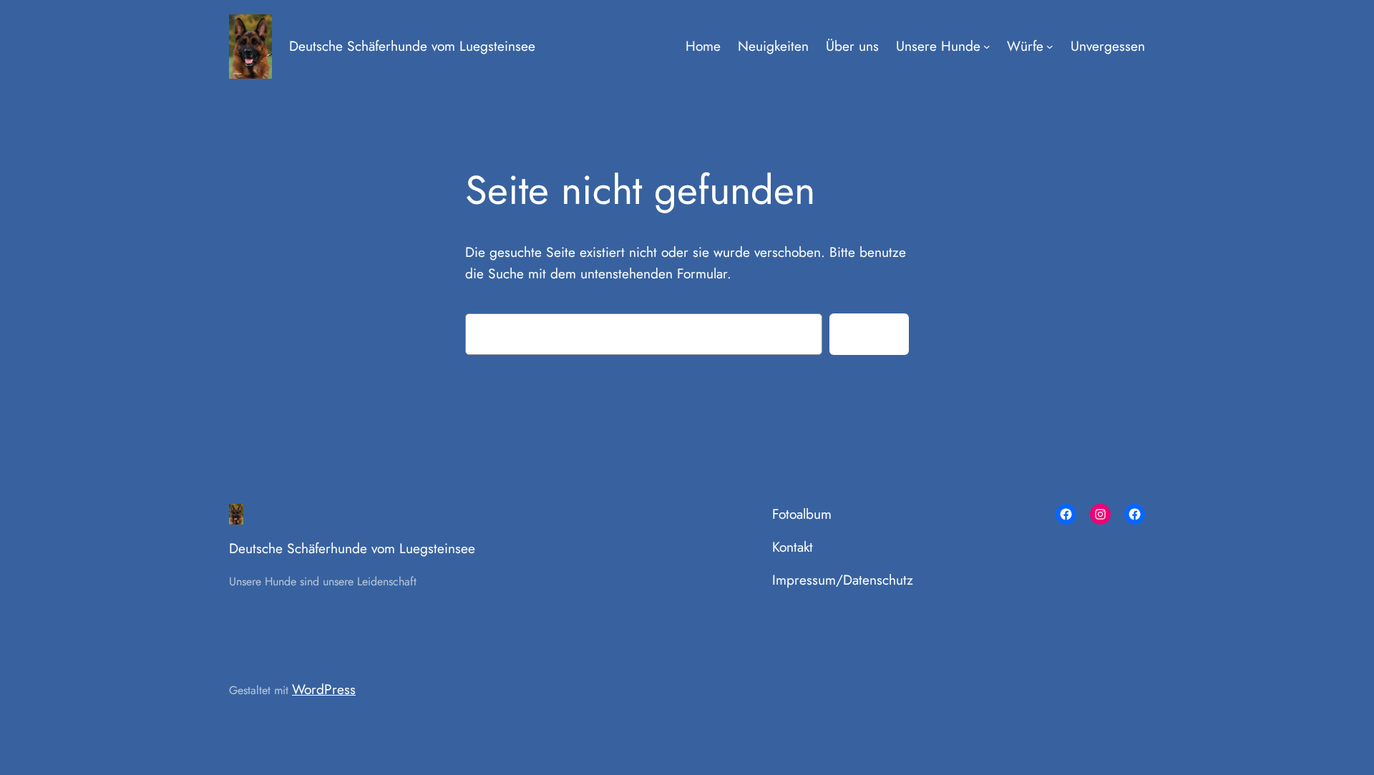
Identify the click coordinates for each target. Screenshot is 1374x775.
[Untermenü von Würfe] (1049, 46)
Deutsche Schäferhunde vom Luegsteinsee (412, 46)
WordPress (324, 689)
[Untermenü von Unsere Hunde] (986, 46)
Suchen (868, 333)
